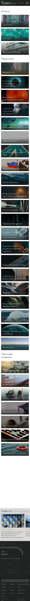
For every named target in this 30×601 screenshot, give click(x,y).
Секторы (12, 584)
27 (11, 572)
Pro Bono (12, 593)
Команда (3, 587)
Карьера (12, 590)
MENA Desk (21, 593)
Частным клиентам (23, 584)
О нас (19, 587)
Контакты (3, 593)
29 (27, 572)
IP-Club (3, 596)
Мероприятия (21, 590)
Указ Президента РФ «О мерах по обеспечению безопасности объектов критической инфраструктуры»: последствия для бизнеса (12, 535)
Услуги (11, 587)
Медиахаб (3, 590)
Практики (3, 584)
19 (8, 569)
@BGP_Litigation (22, 599)
